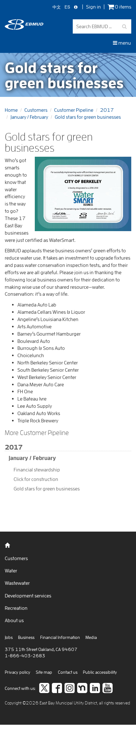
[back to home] (24, 28)
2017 (107, 110)
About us (14, 620)
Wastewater (17, 583)
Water (11, 570)
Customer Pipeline (73, 110)
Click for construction (36, 479)
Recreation (16, 608)
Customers (35, 110)
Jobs (9, 637)
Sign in (93, 6)
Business (26, 637)
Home (11, 110)
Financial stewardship (37, 469)
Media (91, 637)
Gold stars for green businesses (88, 117)
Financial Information (60, 637)
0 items (122, 6)
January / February (29, 117)
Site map (44, 672)
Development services (28, 595)
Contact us (67, 672)
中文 (57, 7)
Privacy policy (17, 672)
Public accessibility (100, 672)
